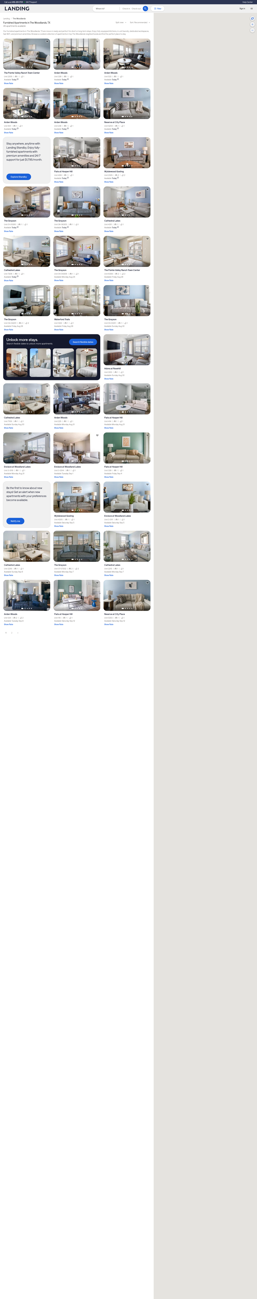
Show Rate (8, 83)
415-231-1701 (17, 2)
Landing (6, 18)
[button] (131, 8)
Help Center (248, 2)
